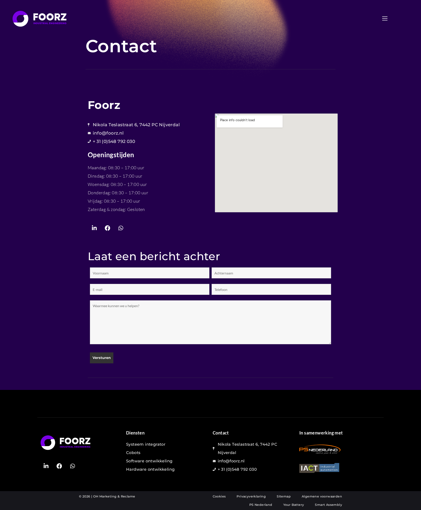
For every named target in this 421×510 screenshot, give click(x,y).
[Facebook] (107, 227)
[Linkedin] (94, 227)
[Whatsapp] (120, 227)
